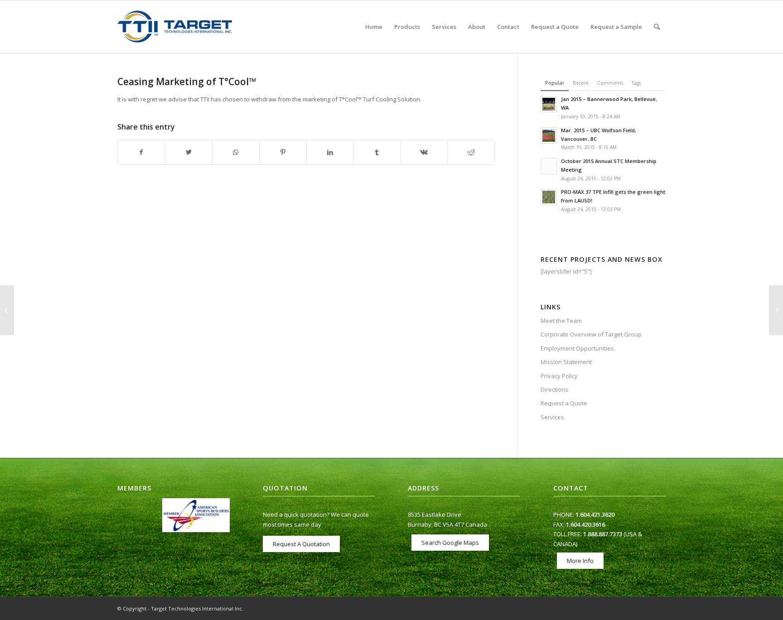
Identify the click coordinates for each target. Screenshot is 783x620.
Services (552, 417)
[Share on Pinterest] (283, 152)
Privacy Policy (559, 376)
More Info (580, 561)
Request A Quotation (301, 544)
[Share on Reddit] (471, 152)
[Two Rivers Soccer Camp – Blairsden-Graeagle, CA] (776, 310)
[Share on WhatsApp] (236, 152)
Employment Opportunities (577, 348)
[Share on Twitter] (188, 152)
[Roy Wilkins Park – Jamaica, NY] (7, 310)
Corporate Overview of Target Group (591, 334)
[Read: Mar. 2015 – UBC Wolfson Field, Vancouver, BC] (549, 135)
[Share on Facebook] (141, 152)
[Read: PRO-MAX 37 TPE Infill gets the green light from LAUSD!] (549, 197)
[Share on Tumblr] (377, 152)
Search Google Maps (450, 542)
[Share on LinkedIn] (330, 152)
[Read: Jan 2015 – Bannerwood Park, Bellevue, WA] (549, 104)
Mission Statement (566, 362)
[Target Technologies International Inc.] (174, 26)
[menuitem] (373, 26)
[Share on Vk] (424, 152)
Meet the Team (561, 321)
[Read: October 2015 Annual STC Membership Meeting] (549, 166)
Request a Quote (564, 403)
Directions (554, 389)
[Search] (657, 26)
